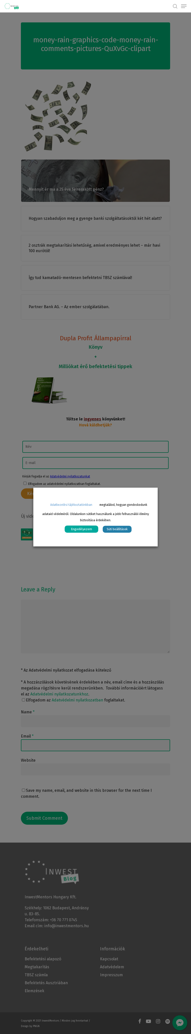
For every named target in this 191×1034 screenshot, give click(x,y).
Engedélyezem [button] (81, 529)
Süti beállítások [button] (117, 529)
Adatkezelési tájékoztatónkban (71, 505)
